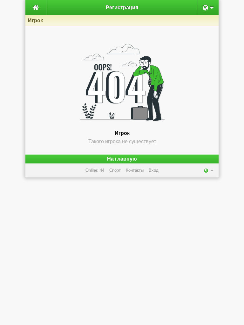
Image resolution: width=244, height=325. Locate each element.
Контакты (135, 170)
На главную (122, 159)
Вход (154, 170)
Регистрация (122, 7)
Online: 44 (94, 170)
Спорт (115, 170)
